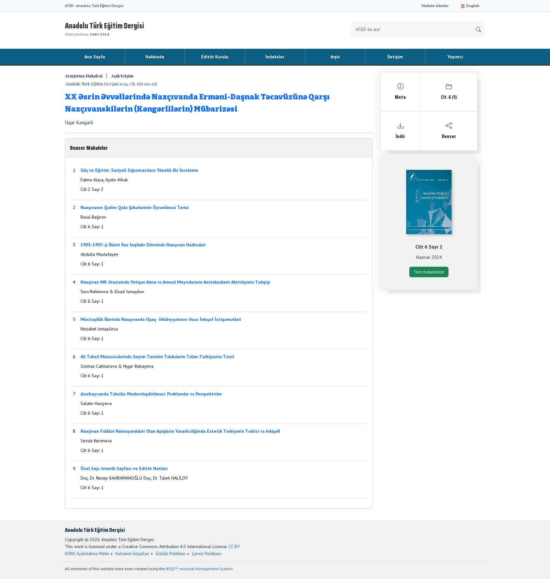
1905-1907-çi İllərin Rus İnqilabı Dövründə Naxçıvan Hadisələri (143, 245)
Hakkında (154, 57)
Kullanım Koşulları (132, 553)
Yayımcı (455, 57)
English (472, 5)
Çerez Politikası (206, 553)
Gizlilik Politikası (171, 553)
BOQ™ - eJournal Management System (199, 568)
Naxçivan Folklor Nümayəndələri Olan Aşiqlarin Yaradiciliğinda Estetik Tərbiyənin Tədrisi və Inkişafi (180, 431)
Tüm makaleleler (428, 272)
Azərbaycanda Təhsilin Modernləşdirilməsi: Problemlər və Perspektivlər (151, 394)
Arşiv (335, 57)
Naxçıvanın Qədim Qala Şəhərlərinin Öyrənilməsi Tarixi (135, 207)
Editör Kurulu (215, 57)
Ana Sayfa (94, 57)
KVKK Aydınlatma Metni (87, 553)
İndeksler (274, 57)
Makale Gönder (435, 5)
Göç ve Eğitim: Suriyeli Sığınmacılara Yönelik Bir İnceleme (139, 170)
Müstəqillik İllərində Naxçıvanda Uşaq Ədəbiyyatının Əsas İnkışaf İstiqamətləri (161, 319)
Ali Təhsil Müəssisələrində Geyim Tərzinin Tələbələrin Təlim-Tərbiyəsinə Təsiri (157, 356)
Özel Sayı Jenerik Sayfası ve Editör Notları (124, 468)
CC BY (234, 546)
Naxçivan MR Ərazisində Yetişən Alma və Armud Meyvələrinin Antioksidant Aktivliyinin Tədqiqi (175, 282)
